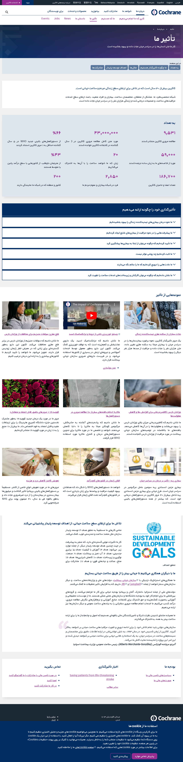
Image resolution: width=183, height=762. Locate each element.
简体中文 (77, 2)
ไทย (96, 2)
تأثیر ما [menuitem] (93, 18)
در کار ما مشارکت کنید (45, 685)
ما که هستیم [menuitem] (108, 18)
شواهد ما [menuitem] (126, 11)
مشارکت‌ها (97, 67)
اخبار (54, 719)
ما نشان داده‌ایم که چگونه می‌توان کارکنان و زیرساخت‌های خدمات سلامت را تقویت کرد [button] (130, 275)
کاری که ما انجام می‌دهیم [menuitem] (132, 18)
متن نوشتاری (109, 367)
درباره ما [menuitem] (140, 11)
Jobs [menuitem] (57, 18)
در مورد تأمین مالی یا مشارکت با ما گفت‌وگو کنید (33, 675)
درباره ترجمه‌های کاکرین (61, 2)
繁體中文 (88, 2)
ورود (27, 2)
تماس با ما (51, 716)
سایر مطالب (112, 687)
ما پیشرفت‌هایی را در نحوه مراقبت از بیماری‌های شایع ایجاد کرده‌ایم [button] (139, 232)
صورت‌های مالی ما (162, 680)
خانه (172, 29)
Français (150, 2)
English (170, 2)
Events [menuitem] (45, 18)
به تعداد (174, 67)
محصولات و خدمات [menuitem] (77, 11)
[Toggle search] (6, 12)
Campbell (135, 584)
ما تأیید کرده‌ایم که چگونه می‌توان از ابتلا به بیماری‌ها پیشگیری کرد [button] (139, 243)
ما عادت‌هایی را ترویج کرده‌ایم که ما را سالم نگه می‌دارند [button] (144, 264)
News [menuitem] (67, 18)
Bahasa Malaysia (108, 2)
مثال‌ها (133, 67)
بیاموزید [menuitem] (95, 11)
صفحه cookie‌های (84, 747)
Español (160, 2)
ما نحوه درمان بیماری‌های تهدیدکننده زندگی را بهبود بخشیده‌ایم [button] (141, 222)
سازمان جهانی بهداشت (124, 580)
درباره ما (160, 29)
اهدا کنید (52, 680)
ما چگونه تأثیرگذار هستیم (154, 67)
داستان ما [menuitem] (80, 18)
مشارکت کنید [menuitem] (111, 11)
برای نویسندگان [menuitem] (55, 11)
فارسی (177, 2)
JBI (123, 584)
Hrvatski (130, 2)
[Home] (164, 12)
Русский (141, 2)
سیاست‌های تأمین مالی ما (158, 675)
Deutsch (121, 2)
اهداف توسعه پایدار (116, 67)
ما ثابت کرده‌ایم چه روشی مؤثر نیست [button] (154, 254)
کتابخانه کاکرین (12, 2)
